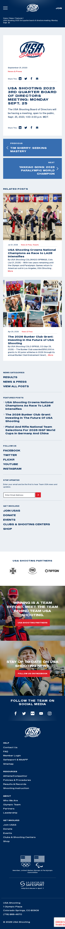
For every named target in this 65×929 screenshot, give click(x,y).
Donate (9, 515)
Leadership (10, 812)
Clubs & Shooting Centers (26, 524)
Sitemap (8, 764)
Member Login (12, 755)
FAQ (5, 751)
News (11, 18)
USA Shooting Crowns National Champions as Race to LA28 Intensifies (29, 405)
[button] (20, 78)
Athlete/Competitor (15, 776)
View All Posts (16, 386)
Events (9, 519)
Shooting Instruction (16, 788)
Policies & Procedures (17, 780)
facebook (11, 450)
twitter (10, 455)
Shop (7, 528)
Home (5, 18)
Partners (8, 808)
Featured (18, 18)
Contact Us (10, 747)
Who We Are (10, 800)
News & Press (15, 71)
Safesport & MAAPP (15, 759)
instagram (12, 468)
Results (10, 377)
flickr (9, 459)
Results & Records (14, 784)
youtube (10, 464)
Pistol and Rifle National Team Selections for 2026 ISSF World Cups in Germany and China (30, 430)
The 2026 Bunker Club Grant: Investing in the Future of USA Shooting (29, 418)
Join (59, 8)
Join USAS (11, 510)
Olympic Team (12, 804)
